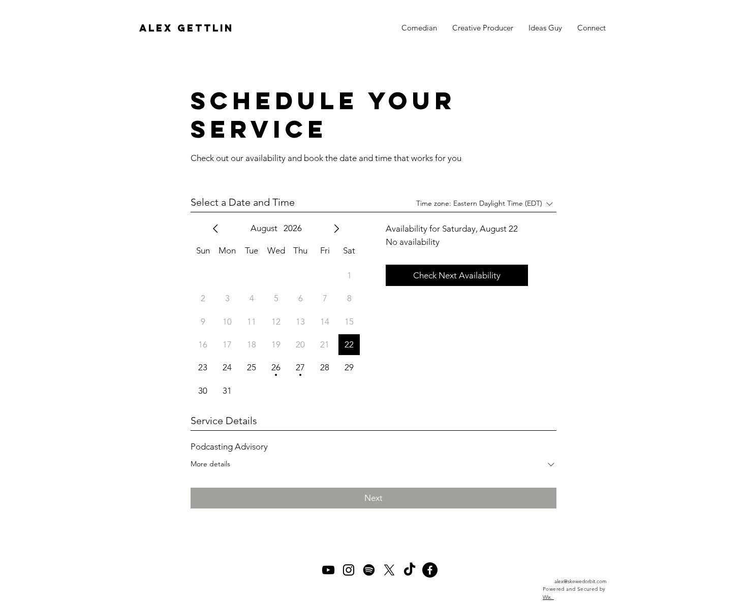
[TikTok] (409, 570)
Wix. (548, 597)
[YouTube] (328, 570)
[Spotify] (369, 570)
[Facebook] (430, 570)
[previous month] (215, 228)
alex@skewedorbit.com (580, 581)
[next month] (336, 228)
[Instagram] (348, 570)
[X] (389, 570)
